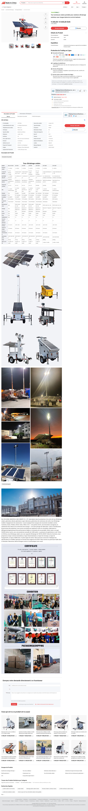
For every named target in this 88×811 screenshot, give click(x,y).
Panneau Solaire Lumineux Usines (49, 788)
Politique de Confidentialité (43, 799)
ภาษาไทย (67, 800)
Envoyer (14, 704)
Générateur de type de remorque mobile (73, 770)
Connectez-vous (55, 107)
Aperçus (71, 799)
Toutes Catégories (7, 7)
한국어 (55, 800)
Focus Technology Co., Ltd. (43, 803)
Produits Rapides (65, 799)
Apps (77, 7)
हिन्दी (63, 800)
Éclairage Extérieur (18, 9)
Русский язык (32, 800)
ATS (2, 775)
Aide (72, 7)
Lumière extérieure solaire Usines (66, 788)
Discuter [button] (79, 28)
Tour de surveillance (27, 770)
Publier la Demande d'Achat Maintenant (44, 704)
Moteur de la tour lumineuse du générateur (74, 773)
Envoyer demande (59, 28)
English (12, 800)
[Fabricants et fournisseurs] (8, 2)
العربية (52, 800)
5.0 (69, 116)
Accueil (2, 9)
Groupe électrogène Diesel (28, 775)
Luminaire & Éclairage (10, 9)
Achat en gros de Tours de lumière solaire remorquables (29, 792)
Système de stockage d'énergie (7, 770)
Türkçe (71, 800)
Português (21, 800)
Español (16, 800)
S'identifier (84, 3)
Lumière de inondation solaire (8, 792)
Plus (2, 794)
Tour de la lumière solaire (49, 773)
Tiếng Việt (76, 800)
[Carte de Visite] (84, 119)
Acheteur (65, 7)
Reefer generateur (5, 773)
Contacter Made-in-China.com (54, 799)
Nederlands (47, 800)
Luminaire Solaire (27, 9)
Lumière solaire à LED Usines (8, 788)
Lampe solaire (21, 788)
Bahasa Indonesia (82, 800)
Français (26, 800)
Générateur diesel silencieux (50, 770)
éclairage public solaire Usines (32, 788)
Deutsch (41, 800)
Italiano (37, 800)
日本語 (59, 800)
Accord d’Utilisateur (32, 799)
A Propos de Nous (18, 799)
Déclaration (26, 799)
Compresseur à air (26, 773)
